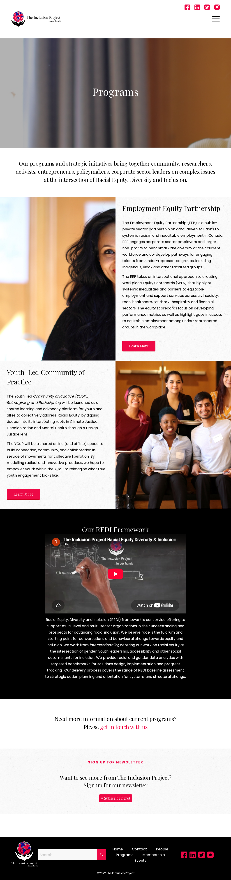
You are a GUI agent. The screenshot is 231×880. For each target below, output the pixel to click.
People (162, 849)
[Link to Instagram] (217, 8)
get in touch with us (124, 726)
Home (117, 849)
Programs (124, 854)
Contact (139, 849)
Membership (153, 854)
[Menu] (214, 19)
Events (140, 860)
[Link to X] (207, 8)
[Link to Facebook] (187, 8)
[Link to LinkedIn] (197, 8)
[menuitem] (214, 19)
